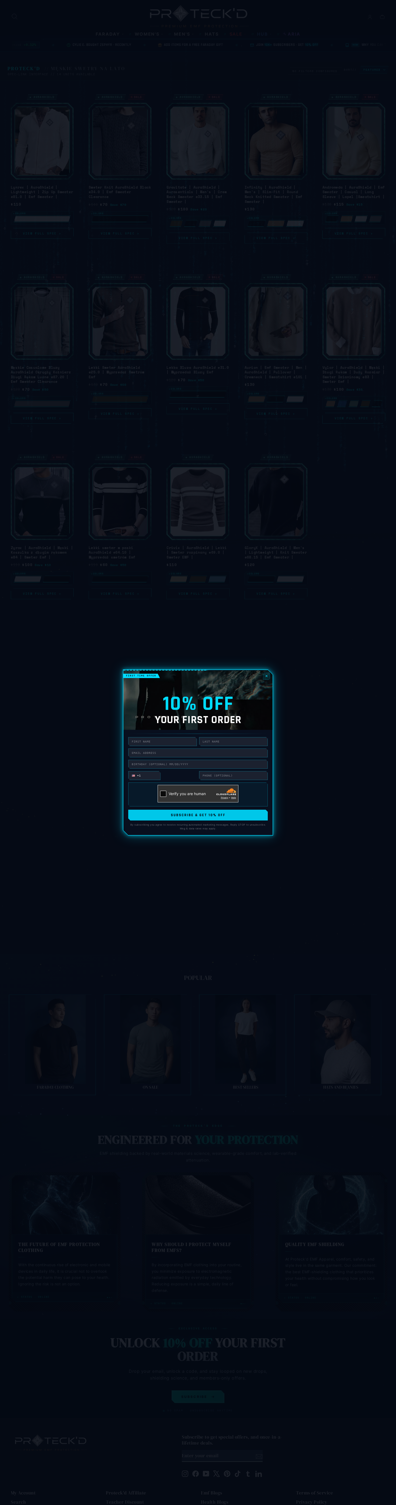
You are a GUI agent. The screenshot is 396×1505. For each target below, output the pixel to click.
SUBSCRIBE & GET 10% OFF (198, 815)
